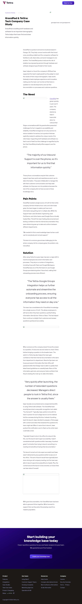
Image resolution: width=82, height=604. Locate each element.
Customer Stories (10, 13)
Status (7, 593)
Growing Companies (27, 585)
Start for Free (68, 3)
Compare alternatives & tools (49, 582)
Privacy (67, 585)
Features (5, 579)
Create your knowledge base (41, 556)
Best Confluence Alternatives (49, 585)
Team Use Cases (7, 587)
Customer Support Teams (29, 582)
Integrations (6, 582)
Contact (62, 587)
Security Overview (65, 582)
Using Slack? (25, 579)
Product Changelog (8, 590)
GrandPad (53, 98)
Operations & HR (26, 590)
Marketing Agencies (27, 587)
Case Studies (6, 585)
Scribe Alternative (46, 587)
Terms (62, 585)
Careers (62, 579)
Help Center (44, 579)
